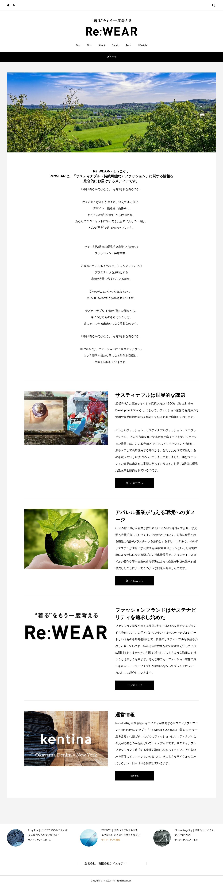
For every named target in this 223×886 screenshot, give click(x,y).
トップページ (134, 685)
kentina (134, 775)
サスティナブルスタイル (39, 840)
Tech (128, 45)
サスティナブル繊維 (110, 840)
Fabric (115, 45)
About (101, 45)
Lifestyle (142, 45)
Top (78, 45)
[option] (38, 838)
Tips (89, 45)
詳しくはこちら (134, 483)
